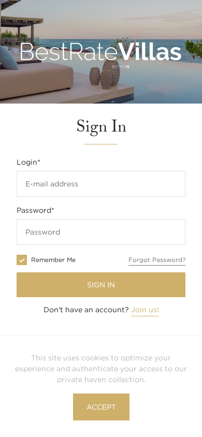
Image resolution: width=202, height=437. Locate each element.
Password (35, 210)
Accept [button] (101, 407)
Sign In (101, 284)
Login (28, 162)
